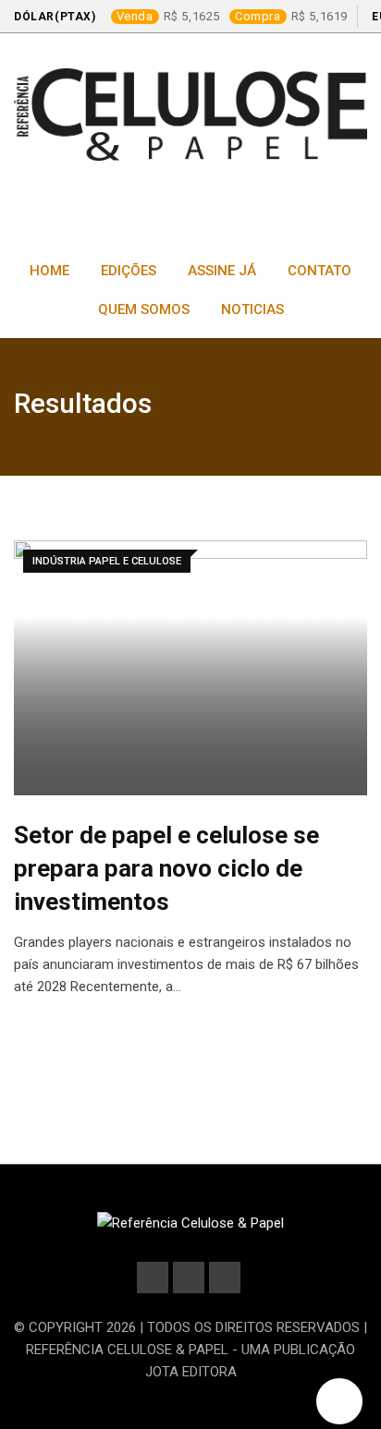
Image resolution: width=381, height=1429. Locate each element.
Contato (319, 270)
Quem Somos (144, 309)
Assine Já (222, 270)
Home (49, 270)
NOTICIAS (252, 309)
